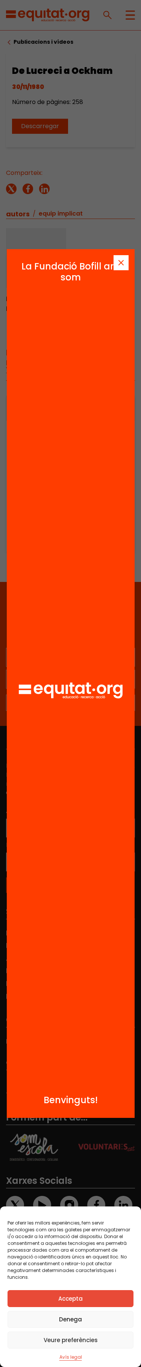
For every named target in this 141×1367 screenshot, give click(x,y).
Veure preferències (71, 1340)
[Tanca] (121, 262)
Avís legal (70, 1357)
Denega (70, 1319)
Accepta (70, 1299)
